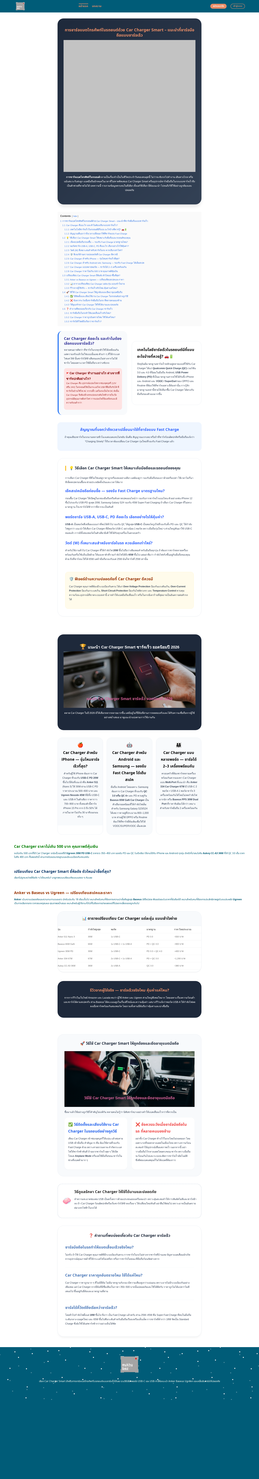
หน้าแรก (83, 6)
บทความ (96, 6)
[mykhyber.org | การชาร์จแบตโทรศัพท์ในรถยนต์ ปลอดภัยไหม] (44, 6)
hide (75, 216)
